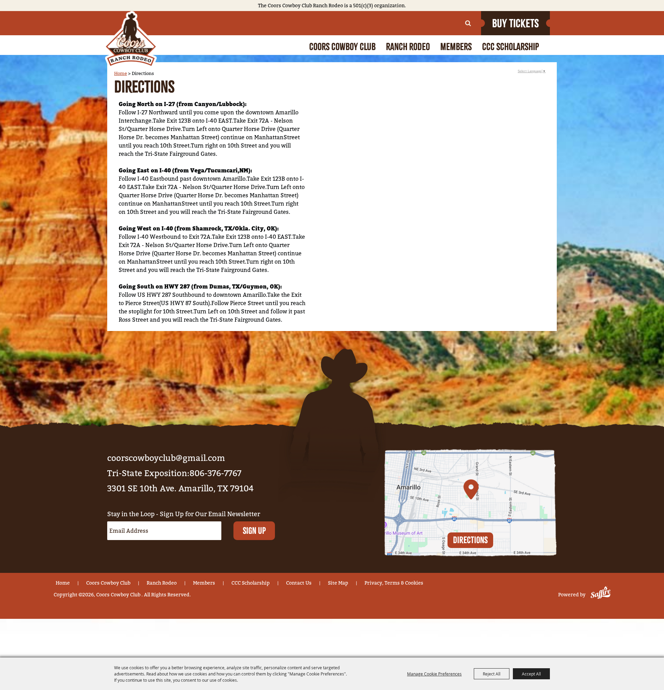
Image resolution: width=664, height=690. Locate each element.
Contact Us (299, 583)
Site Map (338, 583)
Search (468, 23)
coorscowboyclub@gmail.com (166, 458)
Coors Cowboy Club (342, 47)
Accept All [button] (531, 674)
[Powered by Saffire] (599, 594)
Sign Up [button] (254, 530)
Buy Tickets (515, 23)
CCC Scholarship (510, 47)
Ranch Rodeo (408, 47)
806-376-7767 (215, 473)
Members (456, 47)
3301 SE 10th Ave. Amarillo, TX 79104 (180, 488)
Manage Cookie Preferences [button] (434, 674)
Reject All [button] (491, 674)
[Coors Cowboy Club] (130, 39)
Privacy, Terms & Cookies (394, 583)
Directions (470, 540)
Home (120, 73)
